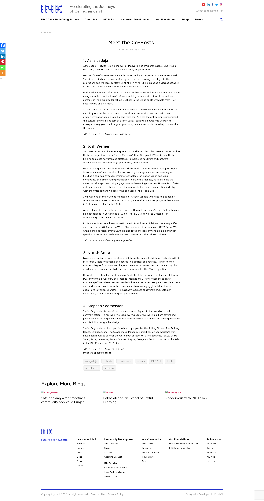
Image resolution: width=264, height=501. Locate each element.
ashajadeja (91, 361)
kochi (170, 361)
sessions (109, 368)
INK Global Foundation (180, 448)
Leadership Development (135, 19)
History (80, 448)
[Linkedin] (3, 56)
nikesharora (91, 368)
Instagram (211, 452)
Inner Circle (147, 443)
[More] (3, 73)
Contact (80, 465)
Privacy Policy (115, 494)
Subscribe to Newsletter (209, 10)
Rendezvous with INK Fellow (186, 398)
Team (79, 452)
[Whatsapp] (3, 67)
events (141, 361)
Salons (107, 448)
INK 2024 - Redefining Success (60, 19)
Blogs (185, 19)
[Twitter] (3, 51)
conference (125, 361)
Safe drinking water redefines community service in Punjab (63, 400)
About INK (91, 19)
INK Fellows (148, 457)
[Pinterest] (3, 62)
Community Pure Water (116, 467)
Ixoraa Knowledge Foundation (183, 443)
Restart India (110, 476)
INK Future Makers (151, 452)
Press (79, 461)
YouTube (211, 457)
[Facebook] (3, 45)
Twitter (210, 448)
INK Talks (108, 19)
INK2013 (156, 361)
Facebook (211, 443)
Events (199, 19)
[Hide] (1, 78)
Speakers (146, 448)
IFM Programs (111, 443)
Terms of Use (97, 494)
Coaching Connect (113, 457)
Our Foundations (166, 19)
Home (43, 32)
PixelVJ (218, 494)
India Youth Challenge (114, 472)
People (145, 461)
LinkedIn (211, 461)
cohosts (108, 361)
